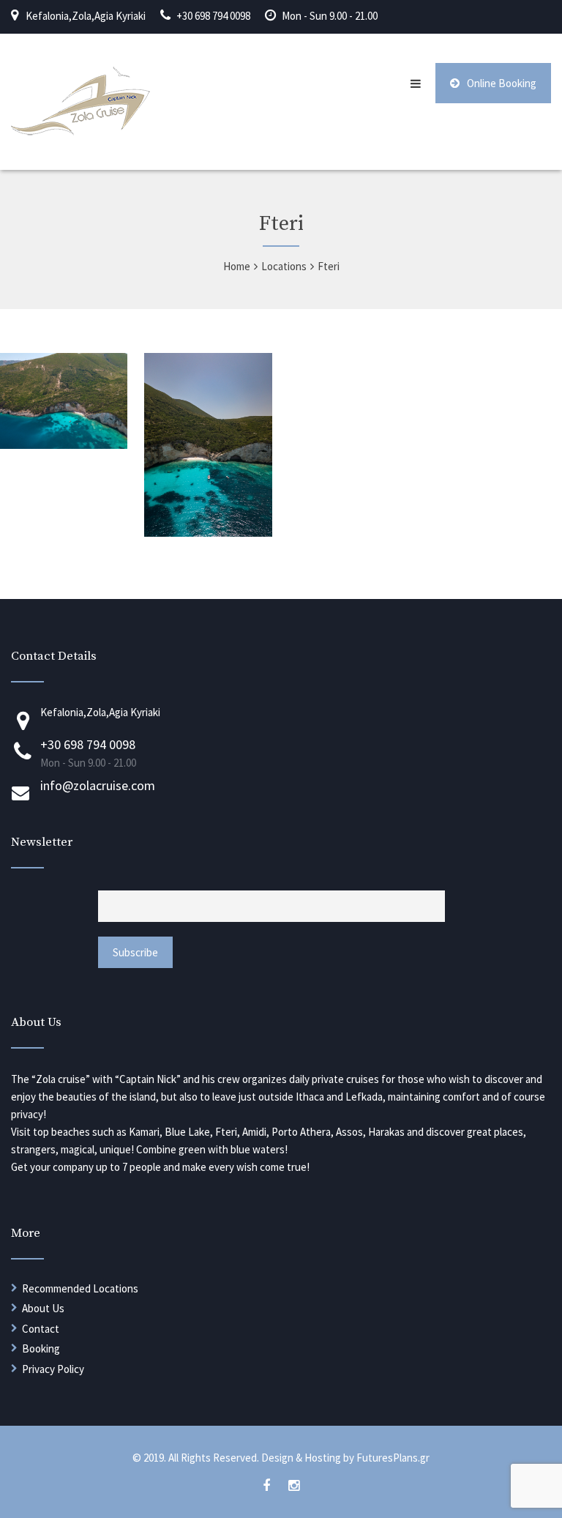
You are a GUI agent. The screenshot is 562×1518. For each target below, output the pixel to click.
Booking (41, 1348)
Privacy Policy (53, 1369)
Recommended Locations (80, 1288)
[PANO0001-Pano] (207, 532)
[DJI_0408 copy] (63, 444)
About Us (43, 1308)
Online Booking (501, 83)
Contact (40, 1329)
